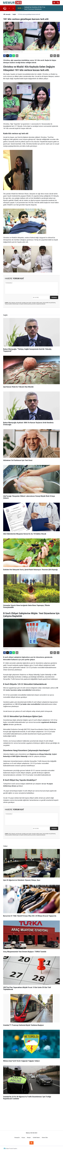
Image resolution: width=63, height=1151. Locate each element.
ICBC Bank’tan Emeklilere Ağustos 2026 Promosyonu (34, 8)
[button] (51, 55)
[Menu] (54, 2)
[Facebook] (4, 55)
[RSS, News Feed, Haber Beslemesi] (31, 1142)
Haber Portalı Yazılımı (11, 1148)
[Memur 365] (12, 2)
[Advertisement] (31, 1115)
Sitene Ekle (45, 1137)
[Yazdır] (17, 55)
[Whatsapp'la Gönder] (13, 55)
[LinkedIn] (10, 55)
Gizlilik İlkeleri (36, 1137)
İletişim (29, 1137)
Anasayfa (7, 14)
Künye (23, 1137)
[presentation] (9, 8)
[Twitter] (7, 55)
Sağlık (14, 14)
